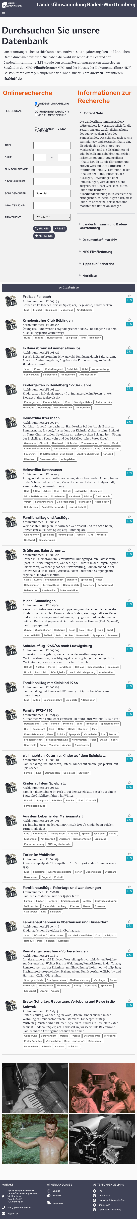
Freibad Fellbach (37, 297)
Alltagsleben (68, 459)
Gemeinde (30, 443)
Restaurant (39, 729)
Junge (28, 630)
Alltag (36, 491)
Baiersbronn (50, 374)
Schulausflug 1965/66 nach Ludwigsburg (57, 646)
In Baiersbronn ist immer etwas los (52, 348)
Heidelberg (44, 407)
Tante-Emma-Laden (65, 448)
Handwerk (58, 443)
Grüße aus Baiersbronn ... (44, 551)
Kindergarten (31, 402)
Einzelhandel (57, 496)
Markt (51, 667)
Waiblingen (100, 980)
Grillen (69, 635)
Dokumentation (87, 374)
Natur (61, 729)
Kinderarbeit (48, 839)
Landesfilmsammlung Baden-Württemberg (103, 226)
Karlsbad (108, 454)
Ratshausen (84, 501)
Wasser (55, 991)
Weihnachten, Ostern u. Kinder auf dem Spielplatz (64, 756)
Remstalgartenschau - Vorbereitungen (55, 951)
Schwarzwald (31, 374)
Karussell (63, 940)
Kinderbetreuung (34, 844)
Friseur (104, 443)
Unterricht (81, 491)
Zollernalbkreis (65, 501)
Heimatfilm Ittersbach (41, 418)
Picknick (68, 723)
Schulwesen (31, 507)
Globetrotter (82, 745)
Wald (58, 635)
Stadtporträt (46, 985)
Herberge (59, 630)
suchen (43, 228)
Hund (27, 337)
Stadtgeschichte (33, 980)
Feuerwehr (30, 454)
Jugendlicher (43, 630)
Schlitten (56, 800)
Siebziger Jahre (83, 402)
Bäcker (88, 496)
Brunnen (83, 729)
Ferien (78, 871)
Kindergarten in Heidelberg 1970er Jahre (57, 385)
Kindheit (91, 800)
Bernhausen (31, 877)
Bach (90, 630)
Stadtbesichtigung (106, 901)
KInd (97, 448)
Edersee (74, 906)
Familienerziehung (34, 805)
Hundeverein (54, 337)
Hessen (87, 906)
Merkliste (90, 276)
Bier (26, 729)
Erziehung (100, 839)
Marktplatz (41, 672)
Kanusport (30, 991)
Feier (93, 739)
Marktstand (65, 667)
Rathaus (29, 940)
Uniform (102, 534)
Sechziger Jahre (53, 700)
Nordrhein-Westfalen (80, 935)
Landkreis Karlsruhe (88, 454)
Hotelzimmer (31, 585)
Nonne (112, 833)
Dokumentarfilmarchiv (100, 240)
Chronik (43, 443)
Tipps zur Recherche (98, 264)
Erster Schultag (33, 1041)
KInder (40, 901)
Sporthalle (30, 745)
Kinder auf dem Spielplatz (44, 783)
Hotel (85, 369)
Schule (67, 491)
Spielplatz (51, 310)
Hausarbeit (82, 635)
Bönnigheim (58, 672)
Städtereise (30, 911)
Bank (79, 723)
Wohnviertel (90, 734)
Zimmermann (89, 443)
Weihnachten (31, 534)
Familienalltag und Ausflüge (46, 518)
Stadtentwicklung (80, 980)
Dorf (26, 491)
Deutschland (31, 723)
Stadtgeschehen (56, 980)
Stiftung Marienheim (59, 844)
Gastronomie (103, 496)
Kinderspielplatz (52, 402)
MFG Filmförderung (97, 252)
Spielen (86, 833)
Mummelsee (31, 1046)
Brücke (61, 734)
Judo (43, 745)
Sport (110, 630)
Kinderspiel (30, 839)
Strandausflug (92, 1035)
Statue (103, 739)
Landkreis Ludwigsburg (82, 672)
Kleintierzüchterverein (37, 448)
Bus (103, 734)
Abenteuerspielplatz (59, 871)
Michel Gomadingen (39, 601)
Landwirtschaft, (44, 501)
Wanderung (30, 1035)
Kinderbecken (85, 310)
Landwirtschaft (77, 507)
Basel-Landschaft (74, 1041)
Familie (81, 534)
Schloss (79, 667)
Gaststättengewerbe (53, 507)
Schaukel (113, 635)
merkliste (45, 235)
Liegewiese (66, 310)
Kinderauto (39, 833)
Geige (72, 630)
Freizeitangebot (54, 369)
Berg (51, 729)
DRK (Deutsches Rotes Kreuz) (56, 454)
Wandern (72, 579)
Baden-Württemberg (54, 906)
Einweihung (63, 985)
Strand (44, 991)
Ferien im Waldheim (39, 855)
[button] (3, 13)
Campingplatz (71, 585)
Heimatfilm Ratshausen (42, 470)
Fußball (48, 635)
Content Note (93, 113)
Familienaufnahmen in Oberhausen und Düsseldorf (65, 922)
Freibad (37, 310)
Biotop (78, 985)
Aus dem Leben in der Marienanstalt (53, 816)
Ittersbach (30, 459)
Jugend (46, 877)
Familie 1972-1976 (37, 710)
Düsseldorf (40, 935)
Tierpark (52, 901)
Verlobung (110, 1035)
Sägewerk (88, 585)
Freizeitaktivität (33, 739)
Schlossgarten (96, 667)
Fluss (50, 734)
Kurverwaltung (100, 369)
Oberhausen (57, 935)
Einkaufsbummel (34, 734)
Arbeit (47, 491)
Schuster (72, 443)
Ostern (64, 1035)
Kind (26, 310)
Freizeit (113, 734)
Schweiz (46, 1046)
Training (38, 337)
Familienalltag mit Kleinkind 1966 (50, 683)
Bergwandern (48, 1035)
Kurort (38, 369)
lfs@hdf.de (13, 79)
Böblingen (95, 337)
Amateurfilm (68, 374)
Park (94, 729)
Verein (115, 443)
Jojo (81, 630)
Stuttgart (29, 540)
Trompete (91, 723)
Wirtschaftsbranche (35, 496)
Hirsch (28, 672)
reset (60, 228)
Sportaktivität (32, 635)
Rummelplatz (65, 534)
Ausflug (40, 667)
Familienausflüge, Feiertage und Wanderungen (62, 888)
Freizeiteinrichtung (57, 739)
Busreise (100, 906)
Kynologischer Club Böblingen (48, 320)
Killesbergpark (47, 540)
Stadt (27, 369)
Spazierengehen (110, 723)
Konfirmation (79, 739)
